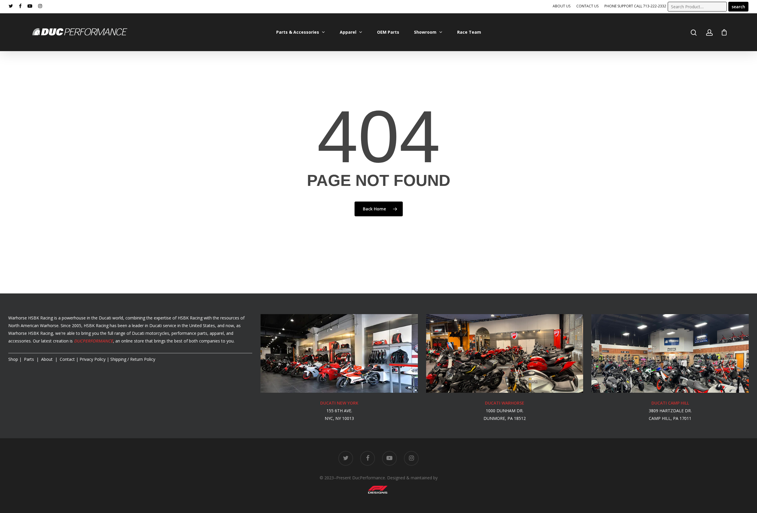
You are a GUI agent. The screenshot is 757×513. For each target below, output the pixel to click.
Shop (13, 359)
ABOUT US (561, 6)
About (47, 359)
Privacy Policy (93, 359)
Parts (29, 359)
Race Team (469, 32)
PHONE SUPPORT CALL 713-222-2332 (635, 6)
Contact (67, 359)
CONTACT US (587, 6)
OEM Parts (388, 32)
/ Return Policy (132, 359)
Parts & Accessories (297, 32)
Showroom (425, 32)
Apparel (348, 32)
